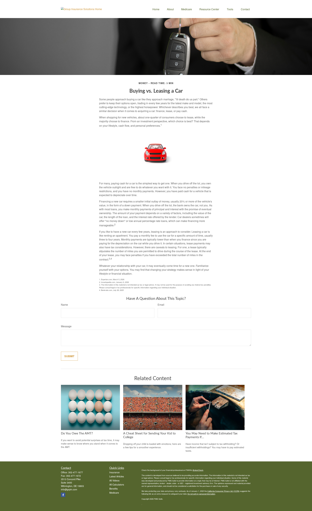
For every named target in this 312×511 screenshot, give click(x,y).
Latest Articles (116, 476)
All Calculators (116, 484)
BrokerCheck (198, 470)
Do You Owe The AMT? (77, 433)
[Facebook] (63, 495)
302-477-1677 (75, 472)
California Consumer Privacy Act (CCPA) (223, 491)
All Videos (114, 480)
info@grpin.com (69, 489)
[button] (156, 9)
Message (66, 326)
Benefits (113, 488)
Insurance (114, 472)
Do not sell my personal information (201, 493)
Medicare (114, 492)
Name (64, 304)
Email (161, 304)
